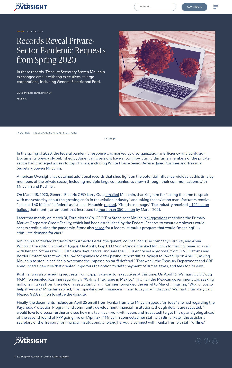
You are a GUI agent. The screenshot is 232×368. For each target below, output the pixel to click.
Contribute (194, 7)
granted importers (77, 266)
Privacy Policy (62, 357)
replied (110, 205)
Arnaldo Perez (90, 241)
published (64, 159)
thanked (144, 246)
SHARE (108, 139)
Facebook (207, 341)
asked (99, 228)
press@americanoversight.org (55, 133)
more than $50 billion (117, 210)
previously (46, 159)
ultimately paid (200, 289)
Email (215, 341)
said (113, 323)
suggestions (157, 218)
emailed (112, 195)
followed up (169, 256)
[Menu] (215, 7)
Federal (21, 99)
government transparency (34, 93)
